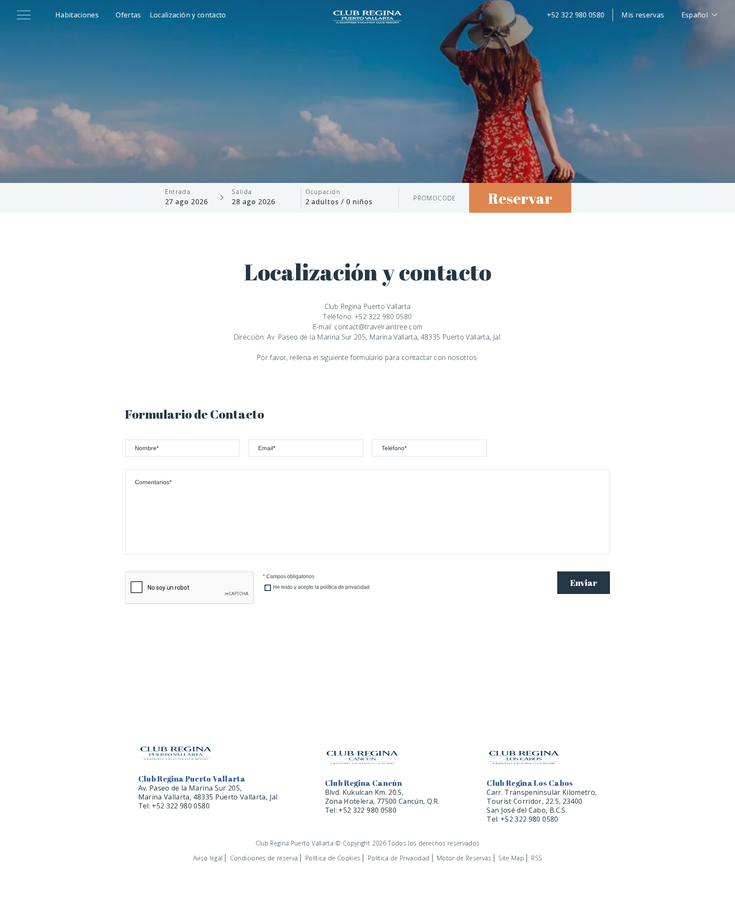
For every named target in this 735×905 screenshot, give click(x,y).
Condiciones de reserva (264, 858)
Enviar (583, 582)
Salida (242, 192)
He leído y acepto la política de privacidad (321, 587)
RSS (536, 858)
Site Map (511, 858)
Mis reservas (642, 15)
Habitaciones (77, 15)
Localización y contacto (188, 15)
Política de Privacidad (399, 858)
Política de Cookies (333, 858)
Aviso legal (208, 858)
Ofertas (128, 15)
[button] (25, 15)
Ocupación (323, 192)
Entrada (178, 192)
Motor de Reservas (464, 858)
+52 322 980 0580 (576, 15)
